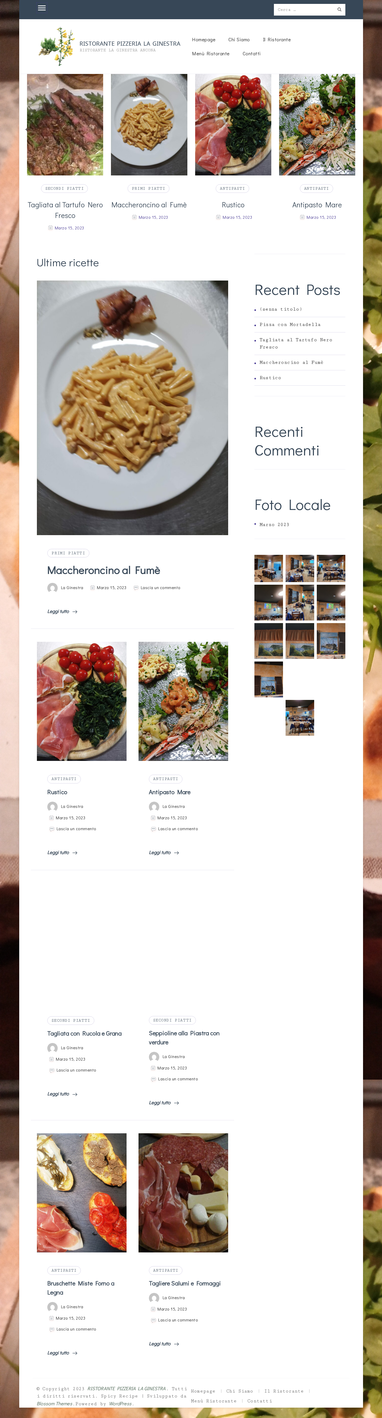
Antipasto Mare (234, 204)
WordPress (120, 1403)
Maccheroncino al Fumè (66, 204)
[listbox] (191, 153)
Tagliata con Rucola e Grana (84, 1033)
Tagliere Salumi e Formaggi (185, 1283)
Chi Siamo (239, 39)
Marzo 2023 (274, 524)
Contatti (252, 53)
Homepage (203, 39)
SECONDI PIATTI (70, 1020)
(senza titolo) (281, 309)
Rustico (150, 204)
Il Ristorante (277, 39)
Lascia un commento (161, 587)
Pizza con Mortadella (290, 324)
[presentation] (28, 129)
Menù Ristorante (211, 53)
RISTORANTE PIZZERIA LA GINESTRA (130, 43)
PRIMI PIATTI (65, 188)
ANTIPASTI (149, 188)
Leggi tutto (58, 611)
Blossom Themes (54, 1403)
